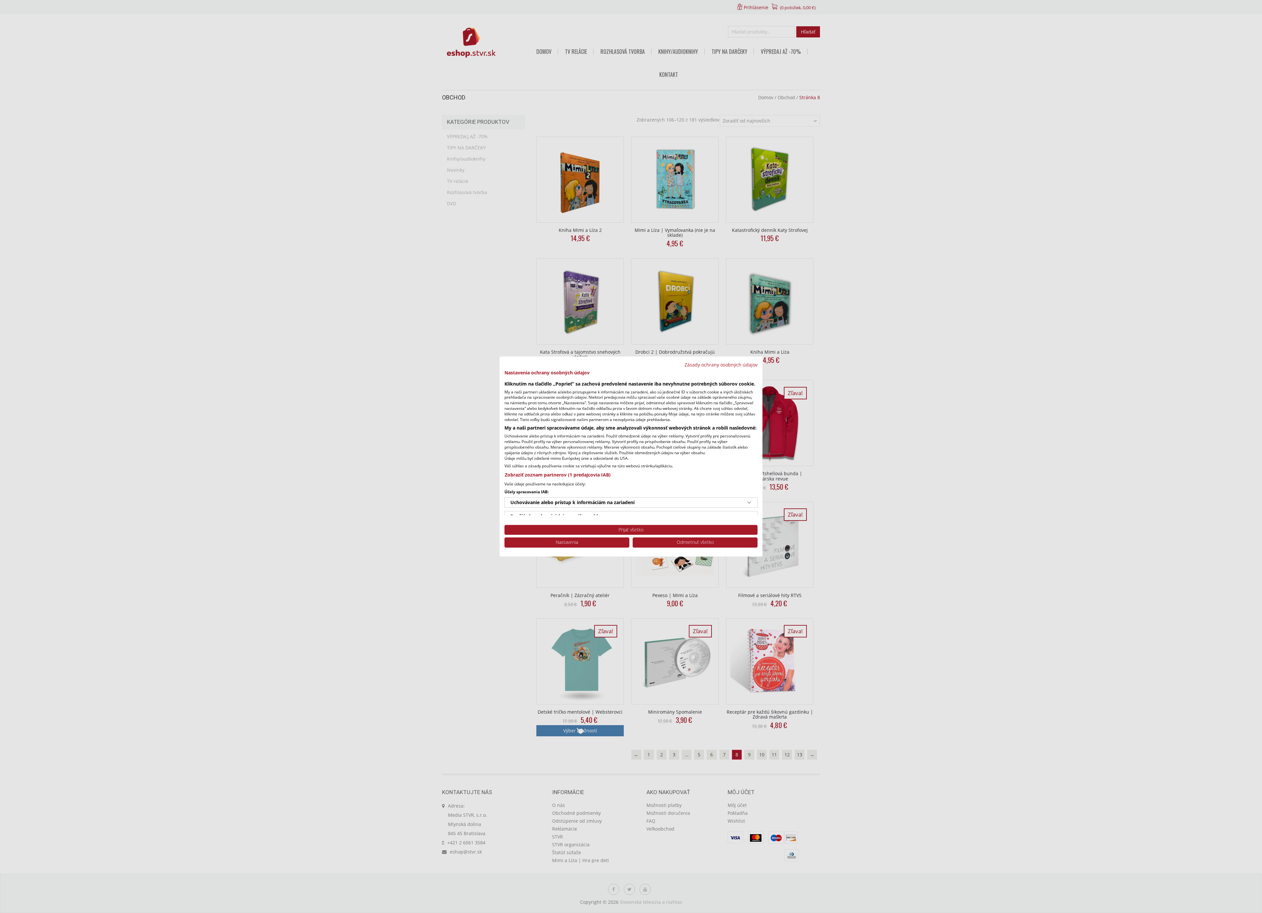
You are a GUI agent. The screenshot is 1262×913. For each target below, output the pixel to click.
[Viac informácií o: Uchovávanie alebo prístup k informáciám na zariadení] (749, 502)
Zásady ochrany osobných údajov (721, 365)
